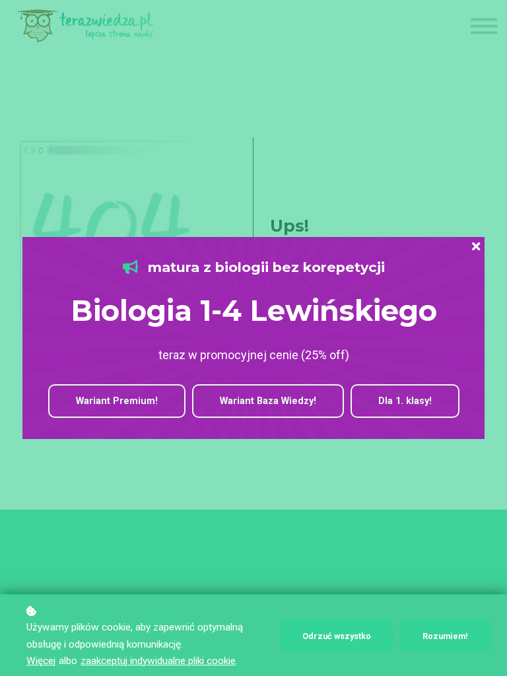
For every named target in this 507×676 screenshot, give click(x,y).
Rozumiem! (445, 636)
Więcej (40, 661)
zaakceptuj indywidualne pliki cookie (158, 661)
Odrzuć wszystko (336, 636)
